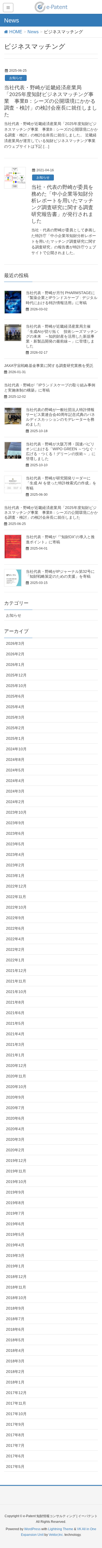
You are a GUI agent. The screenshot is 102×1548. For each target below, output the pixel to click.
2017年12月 (16, 1393)
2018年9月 (15, 1308)
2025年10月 (16, 685)
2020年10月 (16, 1086)
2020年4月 (15, 1129)
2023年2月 (15, 865)
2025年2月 (15, 728)
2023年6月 (15, 833)
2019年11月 (16, 1171)
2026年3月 (15, 643)
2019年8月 (15, 1203)
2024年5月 (15, 770)
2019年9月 (15, 1192)
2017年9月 (15, 1424)
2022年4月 (15, 939)
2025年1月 (15, 738)
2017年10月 (16, 1414)
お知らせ (15, 78)
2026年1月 (15, 664)
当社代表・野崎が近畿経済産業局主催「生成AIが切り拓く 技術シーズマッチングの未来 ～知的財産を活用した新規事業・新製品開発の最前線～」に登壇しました (62, 336)
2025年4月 (15, 707)
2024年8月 (15, 759)
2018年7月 (15, 1319)
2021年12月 (16, 970)
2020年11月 (16, 1076)
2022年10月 (16, 907)
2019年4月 (15, 1245)
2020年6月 (15, 1118)
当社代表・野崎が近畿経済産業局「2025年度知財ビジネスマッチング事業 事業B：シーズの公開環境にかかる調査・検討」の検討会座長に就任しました (50, 101)
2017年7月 (15, 1445)
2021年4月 (15, 1034)
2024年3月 (15, 791)
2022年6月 (15, 928)
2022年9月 (15, 918)
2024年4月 (15, 780)
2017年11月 (16, 1403)
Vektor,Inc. (56, 1535)
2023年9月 (15, 823)
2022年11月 (16, 897)
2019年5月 (15, 1234)
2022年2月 (15, 949)
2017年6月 (15, 1456)
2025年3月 (15, 717)
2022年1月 (15, 960)
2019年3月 (15, 1255)
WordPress (32, 1529)
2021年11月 (16, 981)
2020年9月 (15, 1097)
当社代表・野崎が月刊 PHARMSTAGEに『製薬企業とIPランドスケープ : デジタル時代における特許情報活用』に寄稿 (61, 298)
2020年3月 (15, 1139)
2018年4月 (15, 1350)
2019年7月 (15, 1213)
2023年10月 (16, 812)
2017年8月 (15, 1435)
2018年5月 (15, 1340)
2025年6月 (15, 696)
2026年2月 (15, 654)
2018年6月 (15, 1329)
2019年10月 (16, 1181)
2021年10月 (16, 992)
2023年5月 (15, 844)
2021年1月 (15, 1055)
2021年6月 (15, 1013)
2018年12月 (16, 1276)
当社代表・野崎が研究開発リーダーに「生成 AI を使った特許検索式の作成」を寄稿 (61, 483)
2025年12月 (16, 675)
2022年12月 (16, 886)
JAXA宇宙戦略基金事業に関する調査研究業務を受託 (48, 365)
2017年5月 (15, 1466)
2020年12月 (16, 1065)
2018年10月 (16, 1298)
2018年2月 (15, 1371)
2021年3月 (15, 1044)
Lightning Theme (60, 1529)
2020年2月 (15, 1150)
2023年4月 (15, 854)
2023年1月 (15, 875)
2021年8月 (15, 1002)
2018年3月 (15, 1361)
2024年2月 (15, 802)
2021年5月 (15, 1023)
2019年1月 (15, 1266)
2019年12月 (16, 1160)
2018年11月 (16, 1287)
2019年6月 (15, 1224)
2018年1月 (15, 1382)
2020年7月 (15, 1108)
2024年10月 (16, 749)
